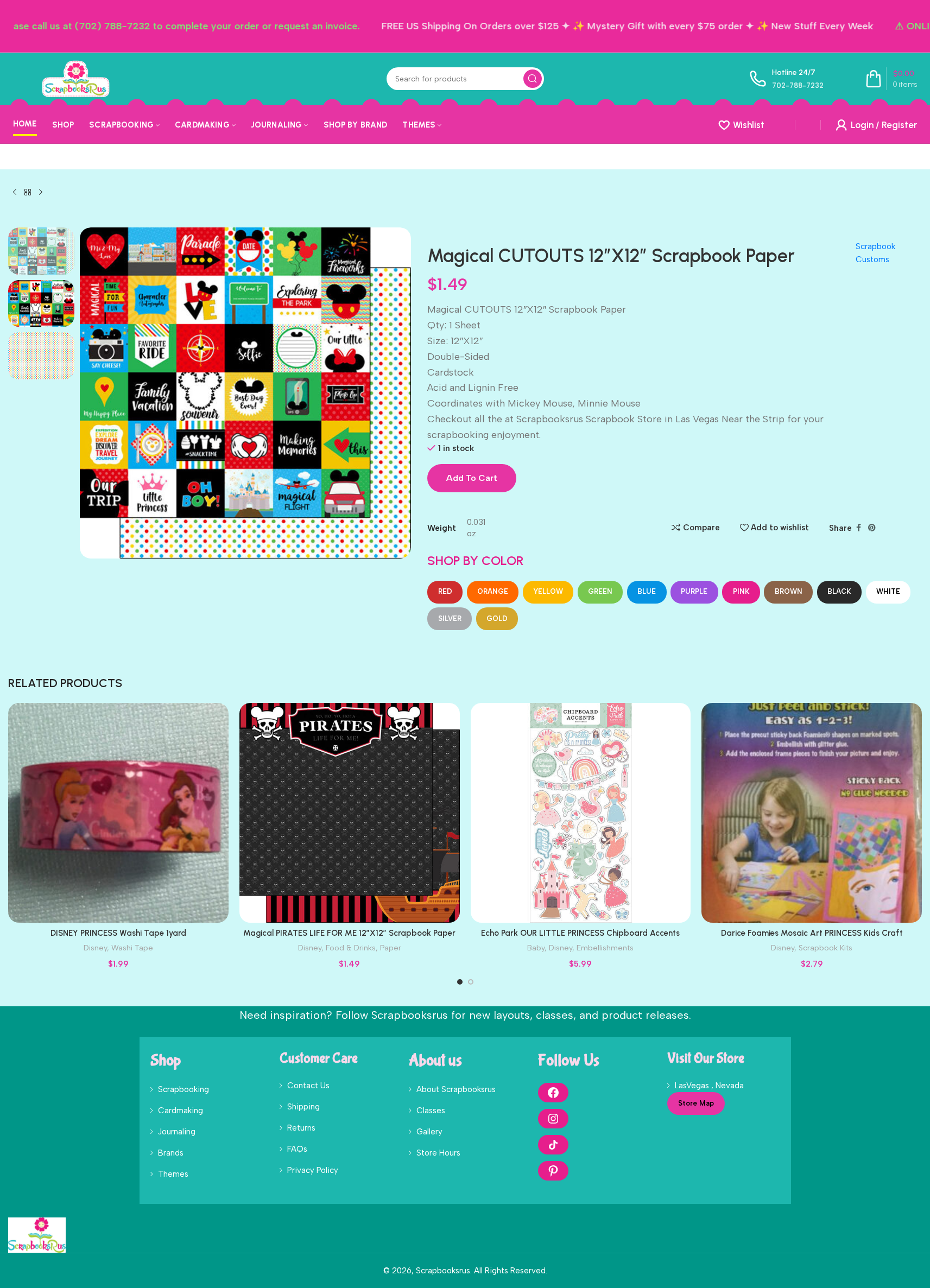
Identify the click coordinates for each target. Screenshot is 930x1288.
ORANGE (492, 591)
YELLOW (548, 591)
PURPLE (694, 591)
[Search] (532, 78)
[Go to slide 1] (460, 982)
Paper (390, 948)
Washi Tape (132, 948)
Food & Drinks (351, 948)
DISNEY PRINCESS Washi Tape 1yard (118, 933)
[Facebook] (553, 1092)
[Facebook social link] (858, 528)
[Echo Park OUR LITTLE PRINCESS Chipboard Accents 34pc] (581, 813)
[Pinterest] (553, 1171)
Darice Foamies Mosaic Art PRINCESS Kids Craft (812, 933)
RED (445, 591)
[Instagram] (553, 1118)
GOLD (497, 618)
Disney (95, 948)
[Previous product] (14, 192)
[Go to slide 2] (470, 982)
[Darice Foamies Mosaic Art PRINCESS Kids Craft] (811, 813)
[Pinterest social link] (872, 528)
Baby (536, 948)
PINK (741, 591)
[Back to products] (27, 192)
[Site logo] (75, 78)
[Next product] (40, 192)
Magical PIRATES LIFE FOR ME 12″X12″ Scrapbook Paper (349, 933)
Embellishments (605, 948)
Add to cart (471, 478)
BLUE (646, 591)
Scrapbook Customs (875, 253)
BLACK (839, 591)
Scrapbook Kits (825, 948)
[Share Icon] (553, 1144)
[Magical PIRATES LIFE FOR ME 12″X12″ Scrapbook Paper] (349, 813)
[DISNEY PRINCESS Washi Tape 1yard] (118, 813)
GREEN (600, 591)
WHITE (888, 591)
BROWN (788, 591)
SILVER (449, 618)
